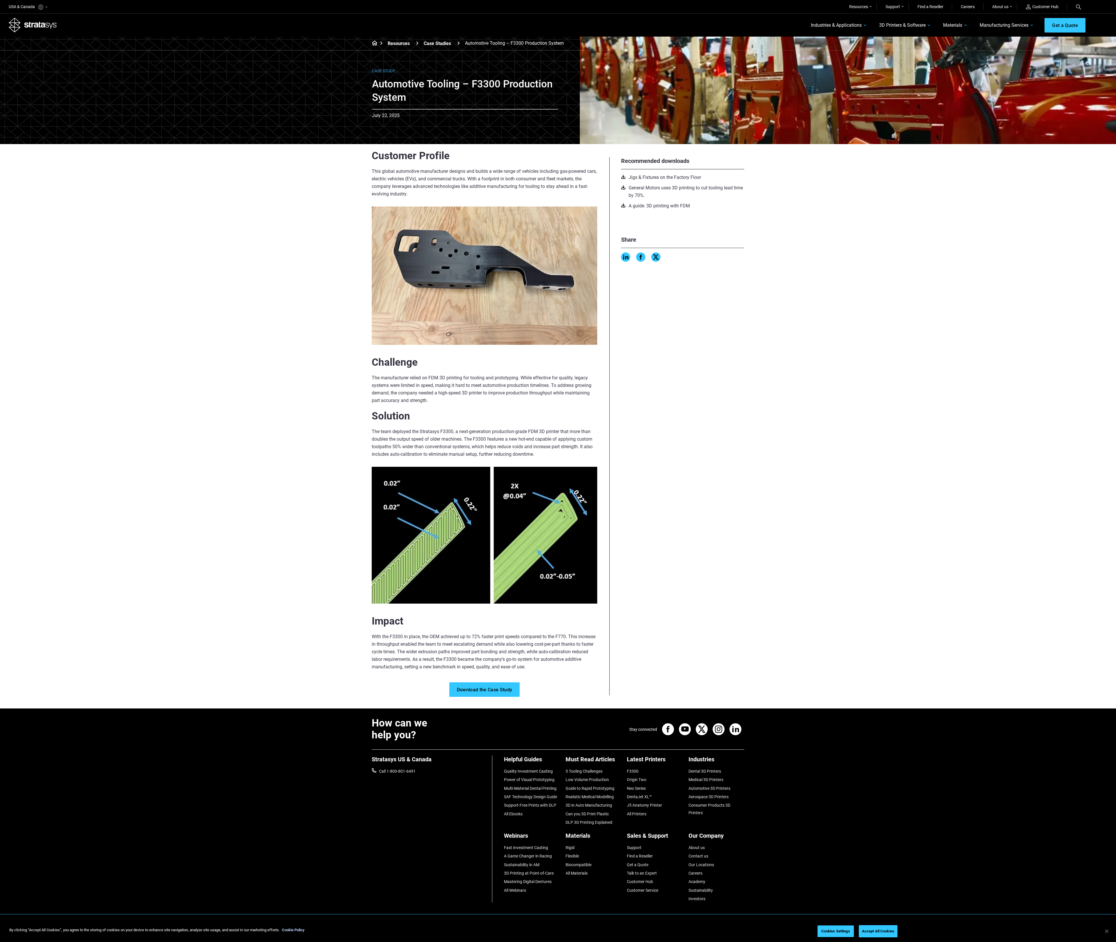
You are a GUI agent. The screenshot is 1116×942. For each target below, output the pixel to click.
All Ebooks (513, 814)
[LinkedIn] (625, 257)
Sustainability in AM (521, 864)
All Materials (577, 873)
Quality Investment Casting (528, 771)
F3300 (633, 771)
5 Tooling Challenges (584, 771)
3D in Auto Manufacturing (589, 805)
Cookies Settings (835, 931)
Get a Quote (637, 864)
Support (893, 6)
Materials (952, 25)
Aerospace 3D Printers (708, 796)
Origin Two (636, 779)
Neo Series (636, 788)
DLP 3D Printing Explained (589, 822)
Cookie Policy (293, 930)
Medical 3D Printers (705, 779)
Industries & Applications (836, 25)
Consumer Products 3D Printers (709, 809)
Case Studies (437, 43)
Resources (858, 6)
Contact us (698, 856)
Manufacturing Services (1004, 25)
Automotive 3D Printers (709, 788)
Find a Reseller (930, 6)
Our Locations (701, 864)
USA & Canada (22, 6)
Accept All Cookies (878, 931)
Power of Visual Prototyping (529, 779)
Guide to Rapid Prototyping (590, 788)
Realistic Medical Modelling (590, 796)
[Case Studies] (458, 43)
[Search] (1078, 6)
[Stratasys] (33, 25)
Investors (696, 898)
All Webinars (515, 890)
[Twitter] (656, 257)
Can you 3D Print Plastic (587, 814)
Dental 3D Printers (704, 771)
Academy (696, 881)
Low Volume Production (587, 779)
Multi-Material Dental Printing (530, 788)
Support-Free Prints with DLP (530, 805)
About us (1000, 6)
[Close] (1106, 931)
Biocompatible (578, 864)
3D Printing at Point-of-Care (529, 873)
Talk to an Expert (642, 873)
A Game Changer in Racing (528, 856)
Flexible (572, 856)
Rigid (570, 847)
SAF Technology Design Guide (530, 796)
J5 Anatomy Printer (644, 805)
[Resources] (417, 43)
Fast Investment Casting (526, 847)
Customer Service (642, 890)
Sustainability (700, 890)
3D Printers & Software (902, 25)
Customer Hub (1045, 6)
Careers (968, 6)
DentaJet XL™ (639, 796)
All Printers (636, 814)
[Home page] (373, 43)
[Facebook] (640, 257)
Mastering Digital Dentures (528, 881)
